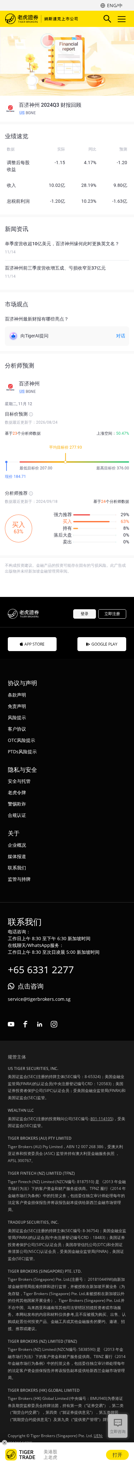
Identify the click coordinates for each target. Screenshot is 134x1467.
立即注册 (112, 613)
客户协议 (17, 729)
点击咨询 (31, 986)
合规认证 (17, 815)
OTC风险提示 (21, 740)
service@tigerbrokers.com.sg (39, 999)
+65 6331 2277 (41, 969)
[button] (67, 109)
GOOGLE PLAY (104, 644)
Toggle (122, 18)
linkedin (39, 1024)
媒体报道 (17, 856)
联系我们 (17, 868)
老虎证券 (42, 19)
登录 (84, 613)
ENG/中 (115, 5)
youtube (11, 1024)
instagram (54, 1024)
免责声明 (17, 706)
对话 (120, 335)
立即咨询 (118, 1431)
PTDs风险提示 (22, 751)
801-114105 (101, 1118)
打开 (117, 1454)
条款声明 (17, 695)
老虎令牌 (17, 792)
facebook (25, 1024)
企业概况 (17, 845)
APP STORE (34, 644)
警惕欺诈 (17, 804)
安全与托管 (19, 781)
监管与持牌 (19, 879)
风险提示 (17, 717)
